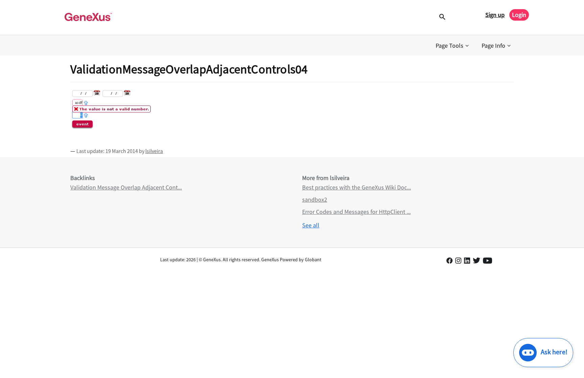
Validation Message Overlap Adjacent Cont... (126, 187)
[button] (453, 45)
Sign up (495, 15)
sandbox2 (314, 199)
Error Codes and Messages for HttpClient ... (356, 212)
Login (519, 15)
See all (310, 225)
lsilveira (154, 151)
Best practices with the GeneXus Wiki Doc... (356, 187)
